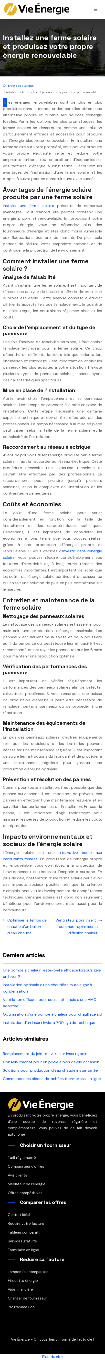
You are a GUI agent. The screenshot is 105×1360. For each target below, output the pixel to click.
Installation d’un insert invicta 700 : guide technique (49, 1022)
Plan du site (52, 1356)
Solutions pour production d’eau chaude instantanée (50, 1070)
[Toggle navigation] (95, 9)
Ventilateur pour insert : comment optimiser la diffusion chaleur (76, 926)
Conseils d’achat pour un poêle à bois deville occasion (51, 1062)
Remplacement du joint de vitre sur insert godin (45, 1053)
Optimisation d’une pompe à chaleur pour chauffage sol (52, 1014)
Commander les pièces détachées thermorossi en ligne (52, 1078)
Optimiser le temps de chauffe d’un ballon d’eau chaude (27, 926)
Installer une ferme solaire (28, 205)
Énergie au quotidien (21, 85)
